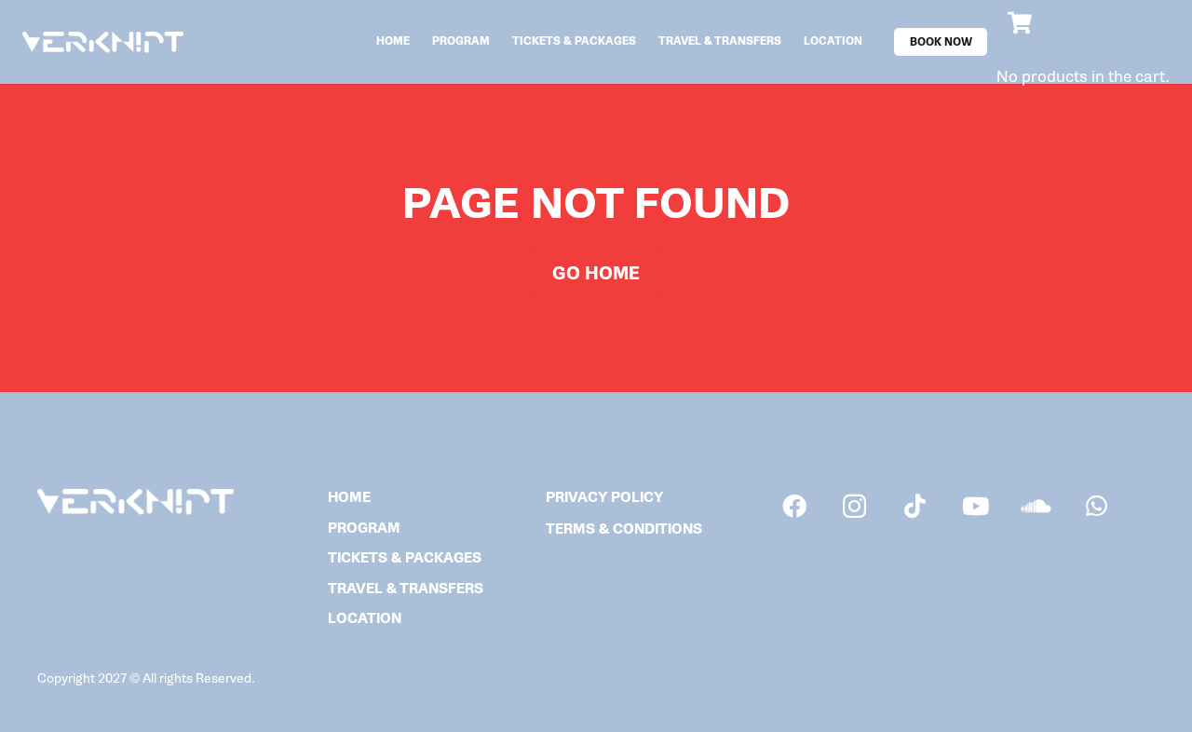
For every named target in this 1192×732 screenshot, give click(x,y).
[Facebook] (794, 506)
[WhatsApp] (1096, 506)
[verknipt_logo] (102, 42)
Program (364, 528)
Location (364, 619)
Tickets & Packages (404, 558)
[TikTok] (915, 506)
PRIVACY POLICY (604, 498)
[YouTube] (975, 506)
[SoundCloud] (1036, 506)
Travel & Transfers (405, 589)
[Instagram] (854, 506)
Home (349, 498)
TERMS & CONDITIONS (624, 529)
